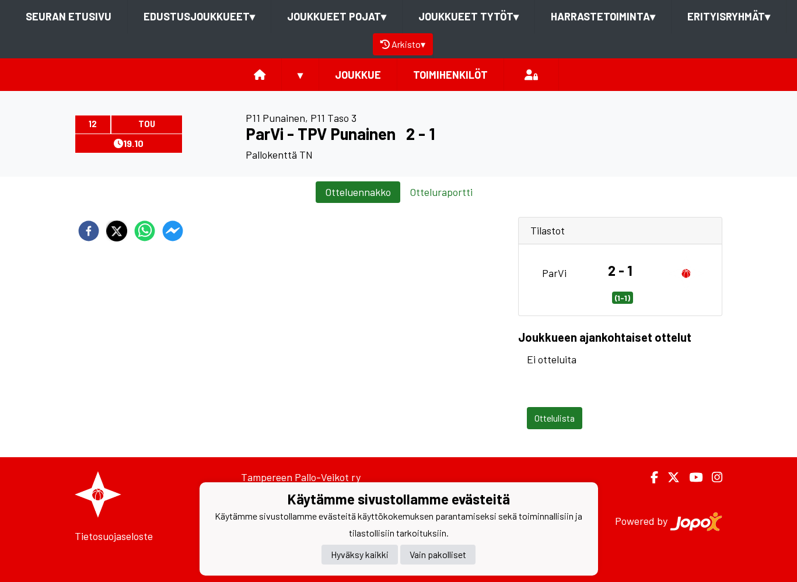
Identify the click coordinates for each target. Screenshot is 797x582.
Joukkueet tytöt (468, 16)
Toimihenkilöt (450, 74)
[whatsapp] (144, 230)
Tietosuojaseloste (114, 536)
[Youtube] (691, 477)
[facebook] (88, 230)
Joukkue (358, 74)
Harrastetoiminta (603, 16)
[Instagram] (712, 477)
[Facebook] (649, 477)
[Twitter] (669, 477)
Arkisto (408, 44)
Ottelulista (554, 417)
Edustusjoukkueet (199, 16)
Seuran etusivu (68, 16)
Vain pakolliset (438, 554)
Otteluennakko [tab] (358, 191)
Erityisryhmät (728, 16)
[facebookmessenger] (172, 230)
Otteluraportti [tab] (441, 191)
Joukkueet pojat (336, 16)
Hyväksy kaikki (360, 554)
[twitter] (116, 230)
